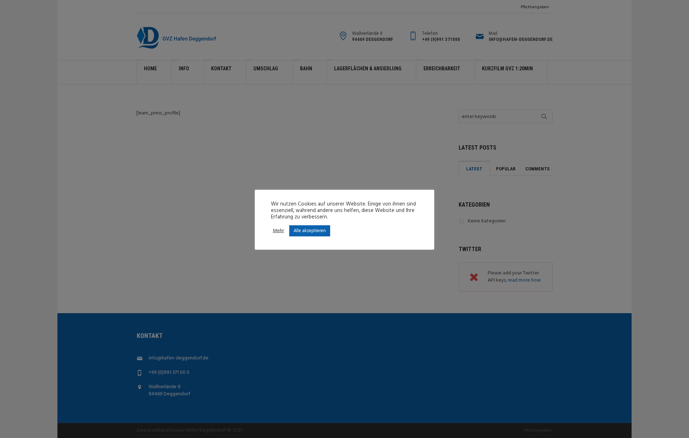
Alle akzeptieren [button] (310, 231)
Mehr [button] (278, 231)
